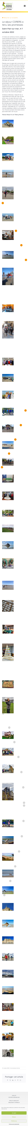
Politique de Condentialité (14, 1124)
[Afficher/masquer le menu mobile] (25, 6)
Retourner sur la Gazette (10, 17)
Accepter (14, 1113)
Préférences (14, 1121)
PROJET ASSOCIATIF (14, 1100)
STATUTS (14, 1095)
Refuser (14, 1117)
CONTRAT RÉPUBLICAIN (14, 1097)
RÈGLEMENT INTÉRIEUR (14, 1102)
